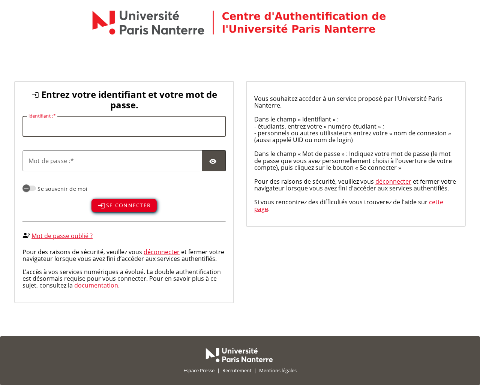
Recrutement (237, 370)
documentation (96, 285)
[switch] (29, 188)
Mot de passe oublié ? (62, 236)
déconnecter (162, 252)
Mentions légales (278, 370)
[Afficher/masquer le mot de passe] (214, 160)
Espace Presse (198, 370)
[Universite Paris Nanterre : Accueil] (239, 360)
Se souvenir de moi (62, 188)
